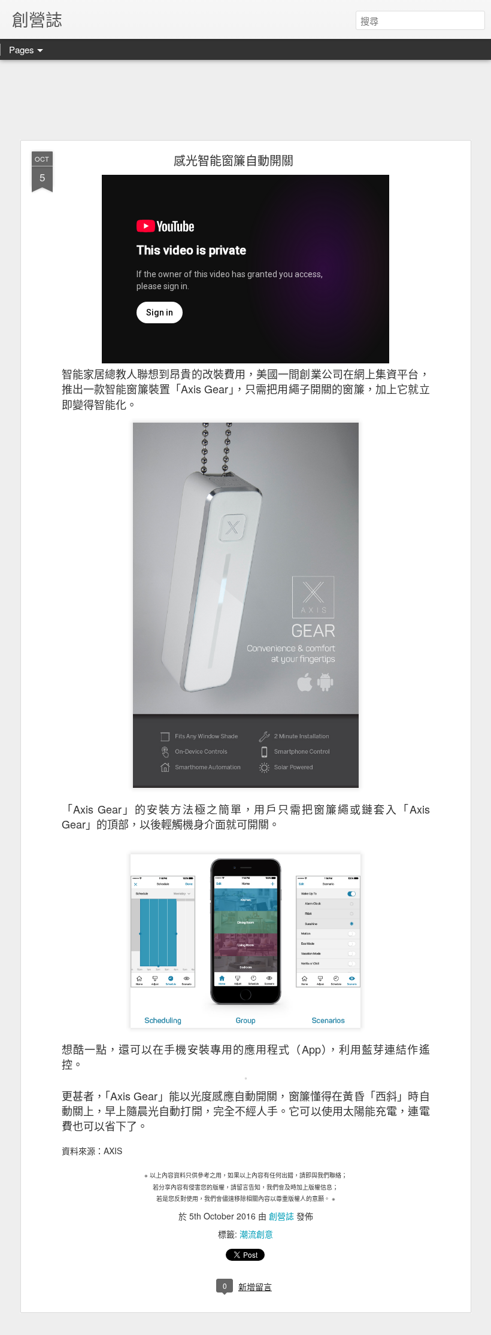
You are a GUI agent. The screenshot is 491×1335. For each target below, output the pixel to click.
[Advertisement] (245, 101)
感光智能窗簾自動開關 (233, 160)
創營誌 (281, 1216)
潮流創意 (256, 1234)
